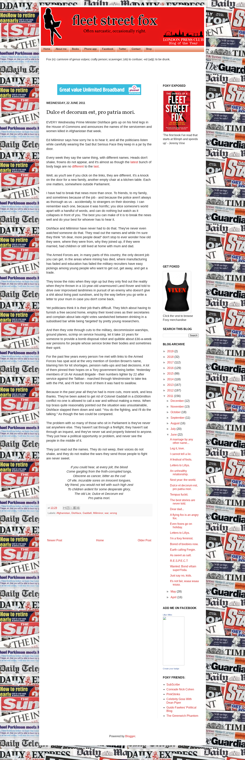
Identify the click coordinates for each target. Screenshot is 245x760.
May (174, 591)
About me (61, 48)
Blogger (130, 736)
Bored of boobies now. (184, 544)
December (178, 400)
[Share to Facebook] (75, 508)
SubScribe (173, 684)
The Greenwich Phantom (182, 715)
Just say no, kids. (181, 575)
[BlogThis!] (68, 508)
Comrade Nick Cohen (180, 689)
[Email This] (64, 508)
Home (46, 48)
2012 (170, 390)
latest (134, 162)
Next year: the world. (183, 479)
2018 (170, 356)
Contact (136, 48)
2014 (170, 379)
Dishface (76, 513)
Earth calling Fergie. (183, 549)
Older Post (144, 540)
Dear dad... (177, 509)
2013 (170, 384)
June (174, 434)
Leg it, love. (177, 448)
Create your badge (171, 669)
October (176, 412)
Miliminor (98, 513)
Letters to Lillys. (180, 465)
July (173, 428)
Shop (149, 48)
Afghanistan (63, 513)
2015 (170, 373)
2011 (170, 396)
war (107, 513)
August (175, 423)
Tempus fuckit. (179, 494)
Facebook (107, 48)
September (178, 417)
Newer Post (54, 540)
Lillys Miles (167, 615)
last (96, 166)
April (174, 597)
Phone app (90, 48)
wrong (113, 513)
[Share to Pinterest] (78, 508)
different (78, 166)
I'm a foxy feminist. (181, 538)
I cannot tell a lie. (180, 453)
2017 (170, 362)
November (178, 406)
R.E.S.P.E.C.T (179, 560)
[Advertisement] (88, 72)
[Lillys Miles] (173, 664)
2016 (170, 367)
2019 (170, 351)
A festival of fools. (181, 459)
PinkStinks (173, 694)
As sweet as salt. (180, 555)
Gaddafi (87, 513)
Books (75, 48)
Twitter (122, 48)
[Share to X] (71, 508)
